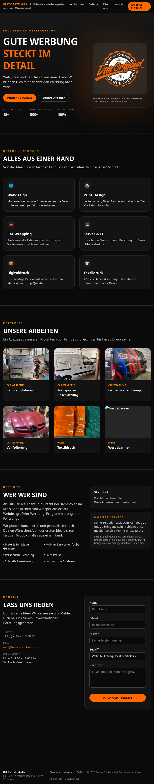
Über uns (106, 6)
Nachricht (96, 665)
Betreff (94, 649)
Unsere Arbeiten (54, 98)
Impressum (56, 778)
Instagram (68, 772)
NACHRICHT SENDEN (117, 697)
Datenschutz (72, 778)
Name (93, 602)
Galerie (93, 4)
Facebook (55, 772)
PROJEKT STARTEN (19, 98)
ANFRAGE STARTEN (137, 6)
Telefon (94, 634)
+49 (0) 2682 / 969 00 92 (19, 636)
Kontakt (119, 4)
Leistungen (76, 4)
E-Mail (93, 618)
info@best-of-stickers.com (20, 647)
